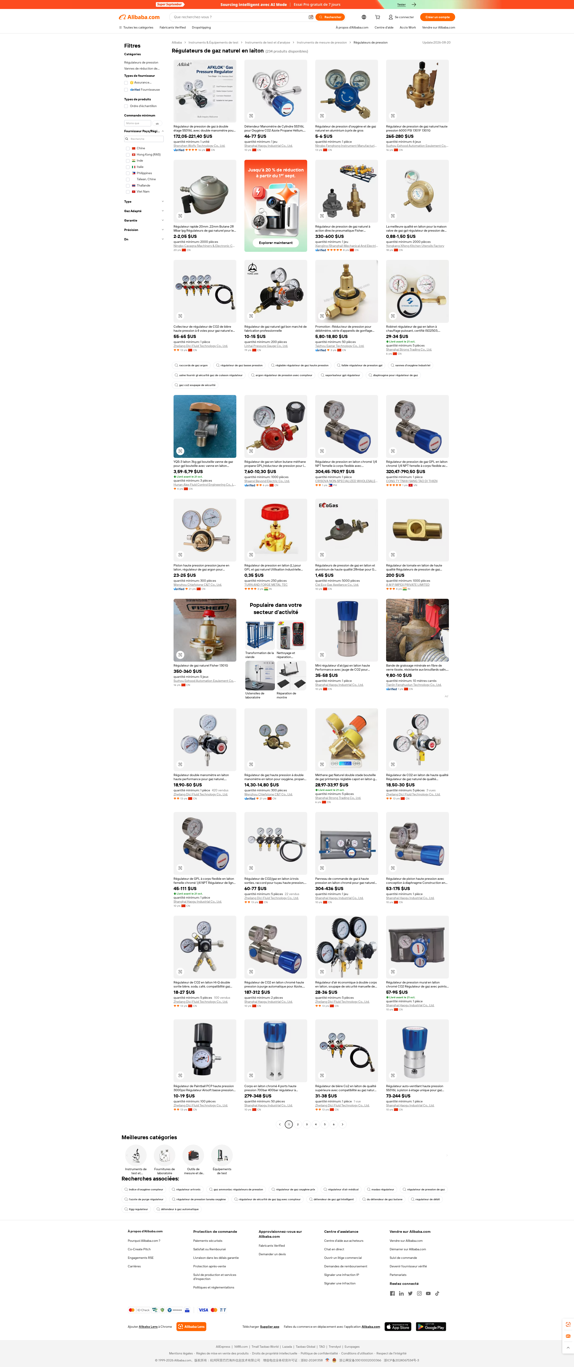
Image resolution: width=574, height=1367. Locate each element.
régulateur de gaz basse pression (242, 365)
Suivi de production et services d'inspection (214, 1277)
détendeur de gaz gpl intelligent (334, 1199)
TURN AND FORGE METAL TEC (266, 584)
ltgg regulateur (138, 1209)
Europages (352, 1346)
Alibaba (177, 42)
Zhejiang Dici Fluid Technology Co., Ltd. (201, 346)
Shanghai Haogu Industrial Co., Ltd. (268, 145)
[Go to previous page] (280, 1124)
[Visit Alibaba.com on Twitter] (410, 1293)
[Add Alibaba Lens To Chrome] (191, 1326)
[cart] (378, 18)
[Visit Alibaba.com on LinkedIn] (401, 1293)
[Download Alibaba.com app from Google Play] (431, 1326)
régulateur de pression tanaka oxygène (201, 1199)
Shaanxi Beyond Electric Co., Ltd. (267, 481)
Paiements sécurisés (207, 1240)
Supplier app (269, 1326)
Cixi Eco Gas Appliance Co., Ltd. (337, 584)
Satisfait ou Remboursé (209, 1249)
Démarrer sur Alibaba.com (408, 1249)
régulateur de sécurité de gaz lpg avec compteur (270, 1199)
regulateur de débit (427, 1199)
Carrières (134, 1266)
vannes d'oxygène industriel (412, 365)
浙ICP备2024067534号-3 (401, 1360)
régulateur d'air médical (343, 1189)
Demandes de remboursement (345, 1266)
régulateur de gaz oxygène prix (295, 1189)
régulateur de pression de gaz (426, 1189)
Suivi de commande (403, 1257)
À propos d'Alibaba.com (145, 1231)
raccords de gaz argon (193, 365)
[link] (568, 1324)
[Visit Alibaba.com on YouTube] (428, 1293)
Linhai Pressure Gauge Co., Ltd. (266, 346)
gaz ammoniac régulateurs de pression (238, 1189)
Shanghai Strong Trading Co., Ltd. (409, 349)
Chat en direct (334, 1249)
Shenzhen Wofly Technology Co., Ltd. (199, 145)
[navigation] (144, 584)
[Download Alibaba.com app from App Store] (398, 1326)
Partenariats (398, 1275)
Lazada (287, 1346)
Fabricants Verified (272, 1245)
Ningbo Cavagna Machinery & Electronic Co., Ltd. (205, 246)
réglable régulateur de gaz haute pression (302, 365)
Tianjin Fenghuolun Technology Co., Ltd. (413, 685)
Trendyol (335, 1346)
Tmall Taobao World (265, 1346)
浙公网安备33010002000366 (360, 1360)
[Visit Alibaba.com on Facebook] (392, 1293)
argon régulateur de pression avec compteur (284, 375)
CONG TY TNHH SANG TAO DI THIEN (411, 481)
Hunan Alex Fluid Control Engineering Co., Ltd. (205, 484)
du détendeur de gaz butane (384, 1199)
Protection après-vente (209, 1266)
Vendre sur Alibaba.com (406, 1240)
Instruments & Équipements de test (213, 42)
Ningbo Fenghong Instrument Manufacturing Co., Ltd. (346, 145)
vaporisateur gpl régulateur (342, 375)
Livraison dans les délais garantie (216, 1257)
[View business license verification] (327, 1360)
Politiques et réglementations (213, 1287)
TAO (322, 1346)
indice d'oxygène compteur (146, 1189)
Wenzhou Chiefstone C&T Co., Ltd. (198, 584)
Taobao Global (305, 1346)
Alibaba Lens (148, 1326)
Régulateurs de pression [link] (371, 42)
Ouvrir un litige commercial (343, 1257)
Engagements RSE (141, 1257)
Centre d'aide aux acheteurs (343, 1240)
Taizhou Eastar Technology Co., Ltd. (339, 346)
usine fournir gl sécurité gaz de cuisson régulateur (211, 375)
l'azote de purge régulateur (146, 1199)
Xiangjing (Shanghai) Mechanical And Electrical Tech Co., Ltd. (346, 246)
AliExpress (223, 1346)
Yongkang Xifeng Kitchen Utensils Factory (415, 246)
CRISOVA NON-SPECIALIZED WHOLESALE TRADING (346, 481)
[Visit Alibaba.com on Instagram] (419, 1293)
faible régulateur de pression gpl (361, 365)
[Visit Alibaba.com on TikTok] (437, 1293)
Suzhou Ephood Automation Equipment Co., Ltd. (417, 145)
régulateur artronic (188, 1189)
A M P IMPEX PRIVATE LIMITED (408, 584)
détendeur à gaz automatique (180, 1209)
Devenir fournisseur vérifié (408, 1266)
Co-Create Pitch (139, 1249)
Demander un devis (272, 1254)
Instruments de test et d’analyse (267, 42)
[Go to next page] (343, 1124)
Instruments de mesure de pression (322, 42)
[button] (311, 17)
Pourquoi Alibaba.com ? (144, 1240)
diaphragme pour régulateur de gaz (395, 375)
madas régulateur (383, 1189)
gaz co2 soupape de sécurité (197, 385)
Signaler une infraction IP (341, 1275)
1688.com (241, 1346)
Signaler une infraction (340, 1283)
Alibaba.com (371, 1326)
